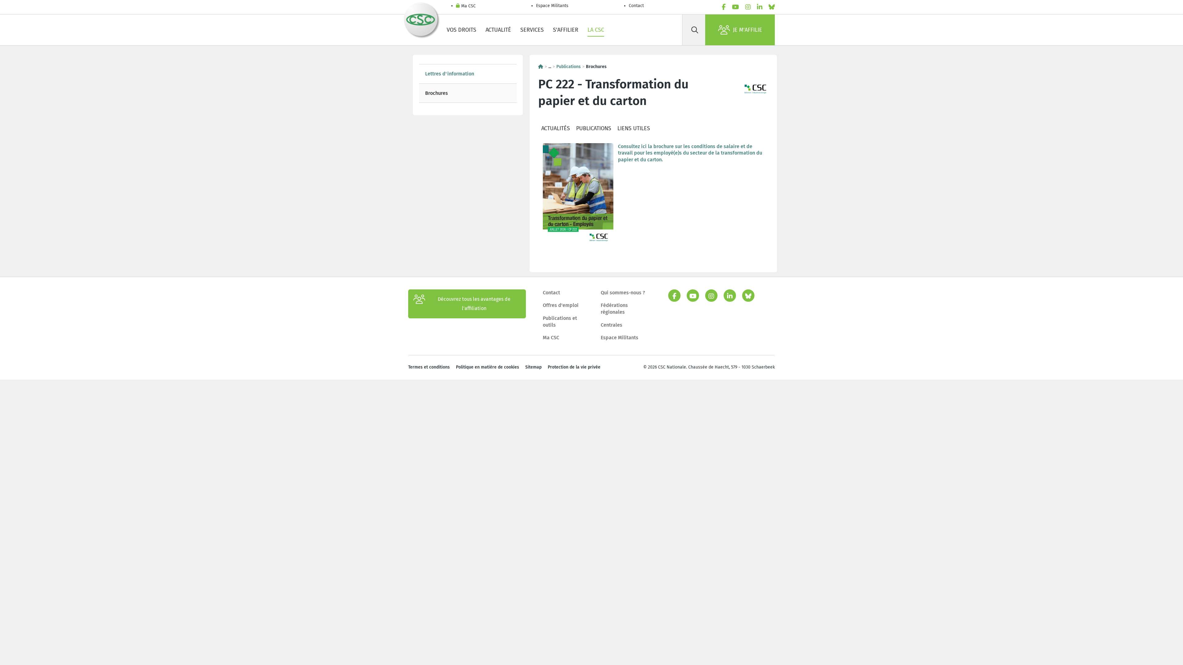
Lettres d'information (449, 74)
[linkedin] (760, 7)
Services (532, 29)
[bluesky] (772, 7)
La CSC (595, 29)
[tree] (468, 83)
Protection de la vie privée (574, 367)
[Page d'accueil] (540, 66)
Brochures (436, 93)
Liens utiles (633, 128)
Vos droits (461, 29)
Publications (568, 66)
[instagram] (748, 7)
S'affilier (565, 29)
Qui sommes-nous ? (623, 293)
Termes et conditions (429, 367)
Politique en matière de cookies (487, 367)
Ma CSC (468, 6)
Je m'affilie (747, 29)
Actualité (498, 29)
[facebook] (724, 7)
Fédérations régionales (614, 308)
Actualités (555, 128)
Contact (636, 5)
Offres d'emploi (561, 305)
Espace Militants (552, 5)
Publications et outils (560, 321)
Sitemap (533, 367)
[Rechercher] (694, 29)
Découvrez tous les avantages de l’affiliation (474, 303)
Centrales (611, 325)
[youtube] (735, 7)
